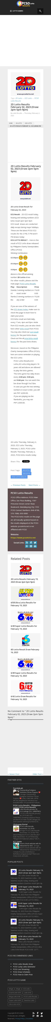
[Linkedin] (31, 546)
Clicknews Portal (20, 824)
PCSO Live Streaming (21, 969)
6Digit (18, 989)
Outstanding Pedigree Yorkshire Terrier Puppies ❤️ (30, 791)
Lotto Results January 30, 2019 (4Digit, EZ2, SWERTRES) (30, 810)
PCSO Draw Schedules (21, 972)
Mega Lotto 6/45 (14, 996)
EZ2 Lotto (26, 989)
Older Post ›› (38, 774)
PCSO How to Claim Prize (23, 974)
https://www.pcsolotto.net (23, 537)
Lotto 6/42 (27, 993)
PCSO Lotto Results (28, 283)
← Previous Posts (18, 485)
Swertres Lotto (29, 1000)
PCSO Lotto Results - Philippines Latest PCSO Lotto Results (27, 806)
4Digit (11, 989)
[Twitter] (35, 542)
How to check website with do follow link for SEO (30, 844)
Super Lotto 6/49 (15, 1000)
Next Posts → (34, 485)
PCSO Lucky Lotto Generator (24, 967)
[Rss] (27, 542)
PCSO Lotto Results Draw (23, 964)
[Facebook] (31, 542)
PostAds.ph (18, 788)
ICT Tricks (17, 841)
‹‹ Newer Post (13, 774)
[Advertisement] (25, 40)
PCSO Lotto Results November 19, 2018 (27, 827)
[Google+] (27, 546)
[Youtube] (35, 546)
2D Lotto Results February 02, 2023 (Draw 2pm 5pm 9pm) (24, 107)
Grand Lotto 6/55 (15, 993)
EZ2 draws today (21, 309)
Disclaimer (29, 1019)
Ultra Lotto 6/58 (14, 1004)
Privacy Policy (20, 1019)
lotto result (24, 328)
